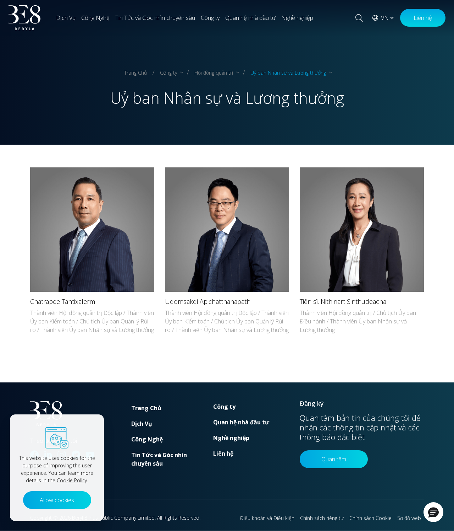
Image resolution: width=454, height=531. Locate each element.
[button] (433, 512)
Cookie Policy (72, 480)
